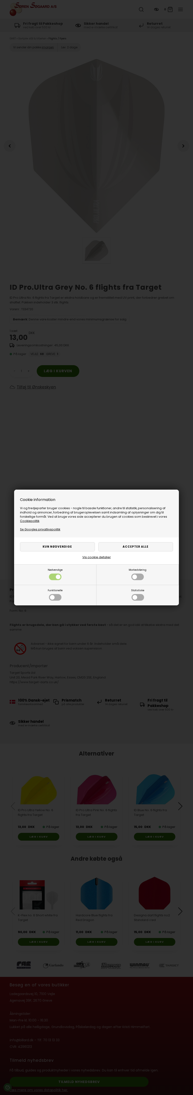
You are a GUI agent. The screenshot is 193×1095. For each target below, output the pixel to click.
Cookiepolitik (29, 521)
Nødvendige (55, 570)
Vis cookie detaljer (96, 557)
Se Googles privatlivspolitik (40, 529)
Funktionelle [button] (55, 590)
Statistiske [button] (137, 590)
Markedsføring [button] (137, 570)
